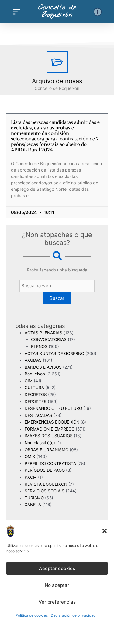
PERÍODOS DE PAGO (45, 470)
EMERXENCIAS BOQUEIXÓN (52, 422)
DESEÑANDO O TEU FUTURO (53, 408)
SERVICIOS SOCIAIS (44, 490)
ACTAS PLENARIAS (43, 332)
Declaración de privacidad (73, 615)
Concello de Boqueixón (57, 11)
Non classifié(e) (40, 442)
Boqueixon (35, 373)
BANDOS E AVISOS (43, 367)
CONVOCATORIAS (49, 339)
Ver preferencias (57, 602)
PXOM (31, 477)
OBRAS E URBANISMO (46, 449)
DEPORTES (36, 401)
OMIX (30, 456)
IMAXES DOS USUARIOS (49, 435)
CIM (29, 380)
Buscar (57, 298)
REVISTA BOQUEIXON (46, 484)
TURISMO (34, 497)
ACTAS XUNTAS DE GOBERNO (54, 353)
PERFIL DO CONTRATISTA (50, 463)
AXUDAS (33, 360)
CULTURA (34, 387)
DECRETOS (36, 394)
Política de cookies (32, 615)
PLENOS (39, 346)
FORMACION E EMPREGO (49, 429)
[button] (105, 531)
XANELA (33, 504)
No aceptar (57, 585)
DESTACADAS (38, 415)
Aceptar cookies (57, 568)
